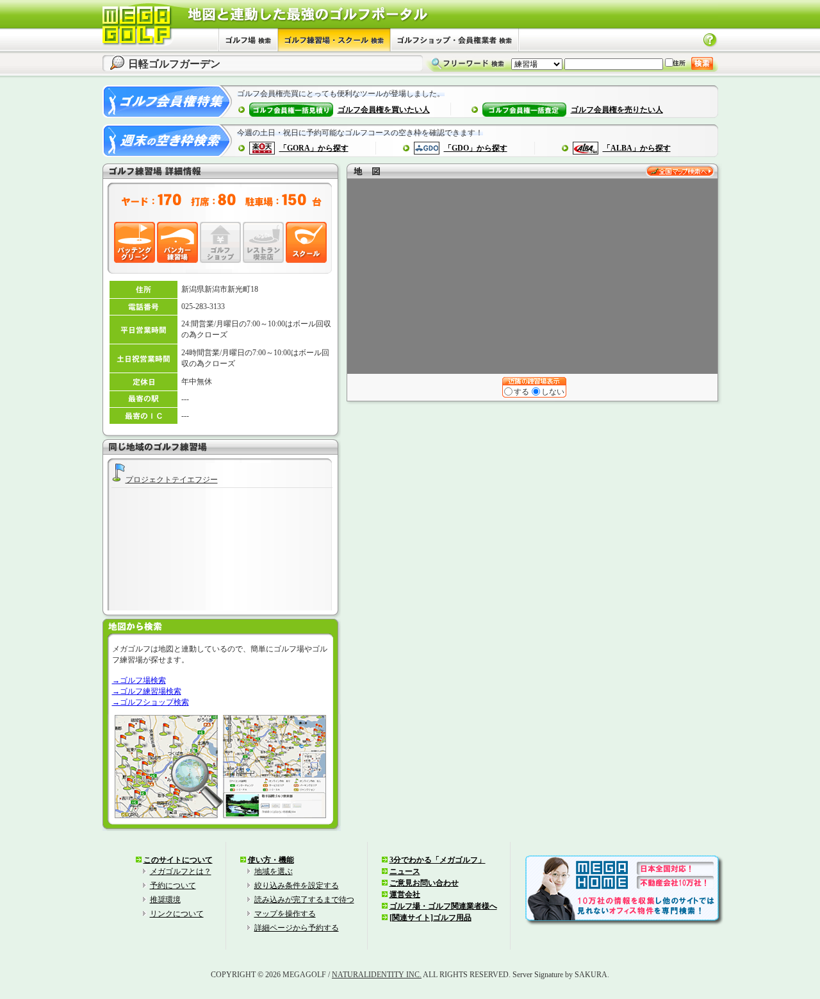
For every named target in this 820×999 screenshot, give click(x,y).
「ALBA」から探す (637, 148)
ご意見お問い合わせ (424, 882)
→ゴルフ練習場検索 (146, 691)
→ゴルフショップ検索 (150, 702)
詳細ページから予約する (296, 927)
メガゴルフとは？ (180, 871)
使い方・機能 (271, 859)
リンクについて (177, 913)
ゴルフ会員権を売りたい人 (617, 109)
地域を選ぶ (273, 871)
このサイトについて (178, 859)
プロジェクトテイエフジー (172, 479)
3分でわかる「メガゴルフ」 (438, 859)
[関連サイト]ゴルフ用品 (431, 917)
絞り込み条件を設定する (296, 885)
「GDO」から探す (475, 148)
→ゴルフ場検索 (139, 680)
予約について (173, 885)
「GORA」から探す (313, 148)
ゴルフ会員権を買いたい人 (384, 109)
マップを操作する (285, 913)
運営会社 (405, 894)
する (521, 391)
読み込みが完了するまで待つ (304, 899)
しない (552, 391)
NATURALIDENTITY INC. (377, 974)
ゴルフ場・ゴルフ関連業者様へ (443, 906)
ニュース (405, 871)
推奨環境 (165, 899)
